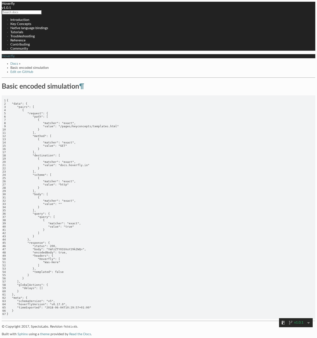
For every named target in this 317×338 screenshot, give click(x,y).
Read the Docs (80, 334)
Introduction (19, 20)
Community (19, 48)
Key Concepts (20, 24)
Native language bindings (29, 28)
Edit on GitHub (21, 72)
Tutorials (16, 32)
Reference (17, 40)
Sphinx (22, 334)
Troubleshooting (22, 36)
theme (45, 334)
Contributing (20, 44)
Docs (14, 63)
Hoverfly (8, 3)
